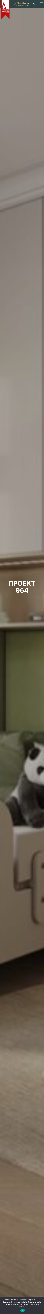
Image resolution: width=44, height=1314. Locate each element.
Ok (23, 1310)
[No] (41, 1305)
